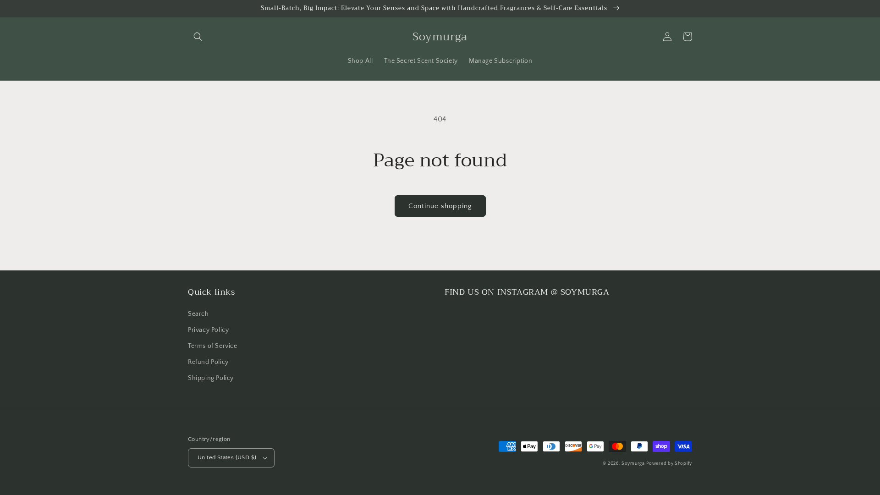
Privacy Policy (208, 330)
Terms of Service (212, 346)
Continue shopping (440, 206)
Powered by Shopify (669, 463)
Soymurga (633, 463)
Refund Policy (208, 362)
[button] (198, 37)
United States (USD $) (227, 457)
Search (198, 314)
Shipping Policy (211, 378)
